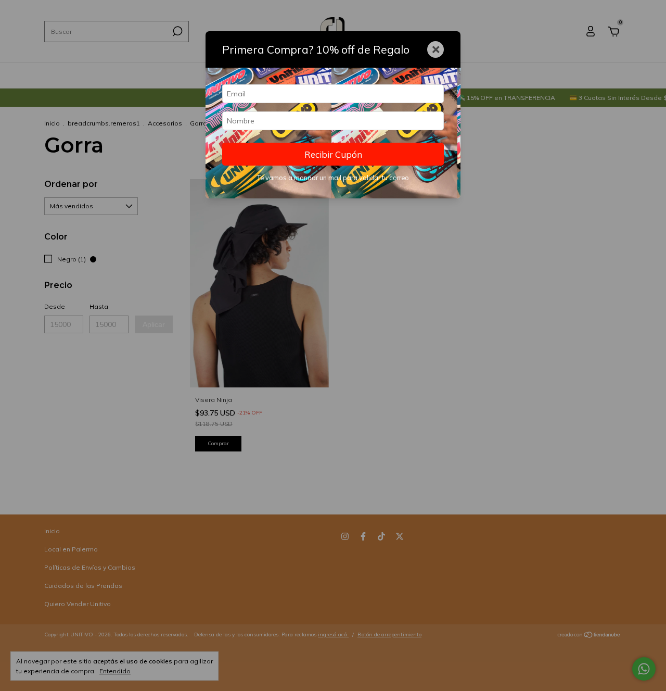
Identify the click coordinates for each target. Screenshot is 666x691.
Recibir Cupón (333, 154)
